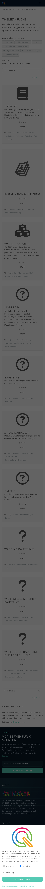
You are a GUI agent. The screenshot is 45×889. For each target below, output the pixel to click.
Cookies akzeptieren (22, 879)
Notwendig (10, 866)
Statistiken (26, 866)
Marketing (10, 873)
